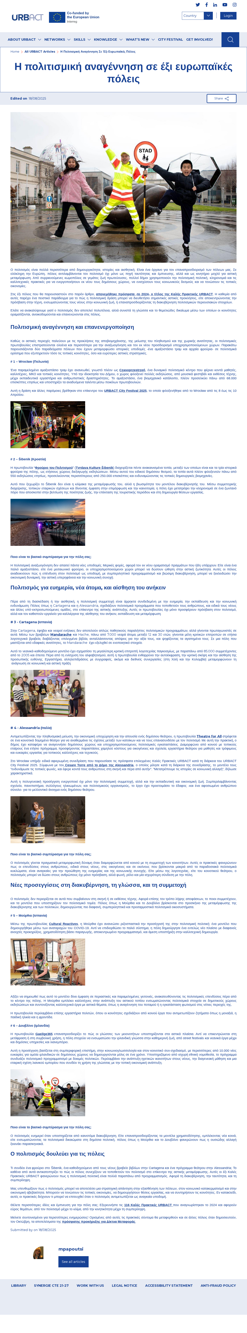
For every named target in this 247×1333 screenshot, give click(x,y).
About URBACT (22, 40)
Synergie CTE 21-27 (51, 1286)
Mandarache (61, 635)
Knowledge (105, 40)
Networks (54, 40)
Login (228, 16)
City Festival (170, 40)
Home (14, 51)
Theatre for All (209, 736)
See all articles (73, 1262)
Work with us (90, 1286)
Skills (79, 40)
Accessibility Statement (169, 1286)
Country (190, 16)
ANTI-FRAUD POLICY (218, 1286)
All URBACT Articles (40, 51)
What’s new (137, 40)
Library (18, 1286)
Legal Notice (124, 1286)
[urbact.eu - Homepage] (55, 16)
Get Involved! (199, 40)
